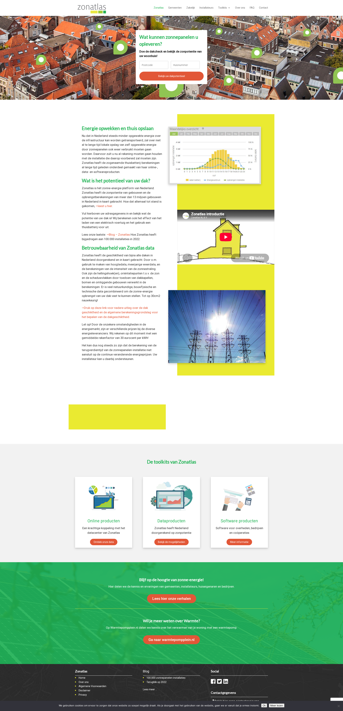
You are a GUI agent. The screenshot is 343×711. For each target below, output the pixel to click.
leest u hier (105, 206)
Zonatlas (159, 7)
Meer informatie (239, 542)
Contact (263, 7)
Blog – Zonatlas (119, 234)
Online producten (104, 521)
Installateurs (206, 7)
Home (82, 677)
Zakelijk (190, 7)
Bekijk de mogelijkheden (171, 542)
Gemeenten (175, 7)
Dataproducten (171, 521)
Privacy (83, 694)
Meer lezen (276, 705)
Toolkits (222, 7)
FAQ (252, 7)
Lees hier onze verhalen (171, 598)
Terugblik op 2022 (156, 682)
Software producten (239, 521)
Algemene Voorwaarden (92, 686)
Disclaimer (84, 690)
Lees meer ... (150, 689)
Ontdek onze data (104, 542)
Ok (264, 705)
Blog (146, 671)
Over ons (240, 7)
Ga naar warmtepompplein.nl (171, 640)
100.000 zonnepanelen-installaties (165, 677)
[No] (338, 706)
